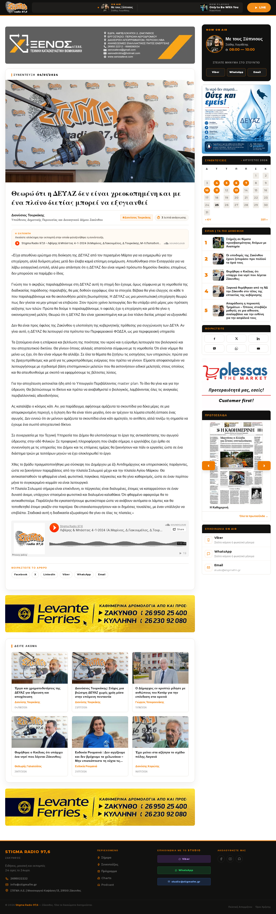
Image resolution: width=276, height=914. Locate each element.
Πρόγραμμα (109, 871)
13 (236, 190)
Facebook (20, 574)
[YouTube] (230, 858)
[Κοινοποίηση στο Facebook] (214, 338)
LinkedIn (49, 574)
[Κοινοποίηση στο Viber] (214, 348)
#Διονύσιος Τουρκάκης (136, 217)
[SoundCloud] (239, 858)
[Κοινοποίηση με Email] (258, 348)
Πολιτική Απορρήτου (240, 906)
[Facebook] (221, 858)
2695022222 (19, 878)
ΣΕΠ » (264, 219)
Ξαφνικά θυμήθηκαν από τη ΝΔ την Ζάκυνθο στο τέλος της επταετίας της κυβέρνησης (247, 291)
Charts (106, 878)
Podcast (107, 884)
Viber (66, 574)
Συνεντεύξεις (109, 864)
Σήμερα (106, 857)
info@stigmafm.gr (23, 884)
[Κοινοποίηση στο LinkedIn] (258, 338)
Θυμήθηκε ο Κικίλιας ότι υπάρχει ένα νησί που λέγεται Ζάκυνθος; (246, 275)
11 (217, 190)
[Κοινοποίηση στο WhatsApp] (236, 348)
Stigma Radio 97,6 (27, 904)
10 (207, 190)
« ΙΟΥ (208, 219)
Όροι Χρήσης (263, 906)
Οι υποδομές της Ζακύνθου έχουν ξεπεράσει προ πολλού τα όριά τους (246, 258)
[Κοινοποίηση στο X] (236, 338)
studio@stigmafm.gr (185, 881)
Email (101, 574)
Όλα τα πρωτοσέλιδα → (254, 516)
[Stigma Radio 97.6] (16, 8)
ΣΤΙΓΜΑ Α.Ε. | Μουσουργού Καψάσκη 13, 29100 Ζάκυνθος (45, 890)
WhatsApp (84, 574)
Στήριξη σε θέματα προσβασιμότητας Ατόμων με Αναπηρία (246, 242)
